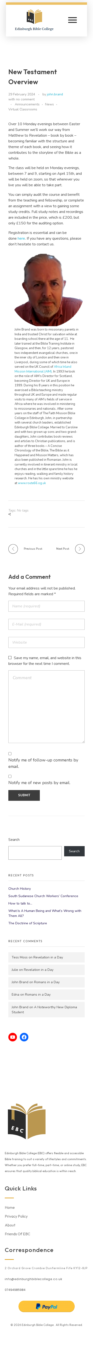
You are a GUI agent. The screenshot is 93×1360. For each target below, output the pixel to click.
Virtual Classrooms (22, 109)
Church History (19, 888)
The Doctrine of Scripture (27, 923)
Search (14, 839)
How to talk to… (20, 903)
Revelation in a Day (48, 957)
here (21, 238)
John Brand (20, 982)
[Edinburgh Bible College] (38, 19)
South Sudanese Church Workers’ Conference (43, 896)
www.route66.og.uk (32, 483)
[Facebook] (24, 1037)
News (49, 104)
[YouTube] (12, 1037)
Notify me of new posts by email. (39, 783)
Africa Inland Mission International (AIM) (43, 369)
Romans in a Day (47, 982)
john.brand (55, 94)
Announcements (27, 104)
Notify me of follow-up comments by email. (43, 763)
